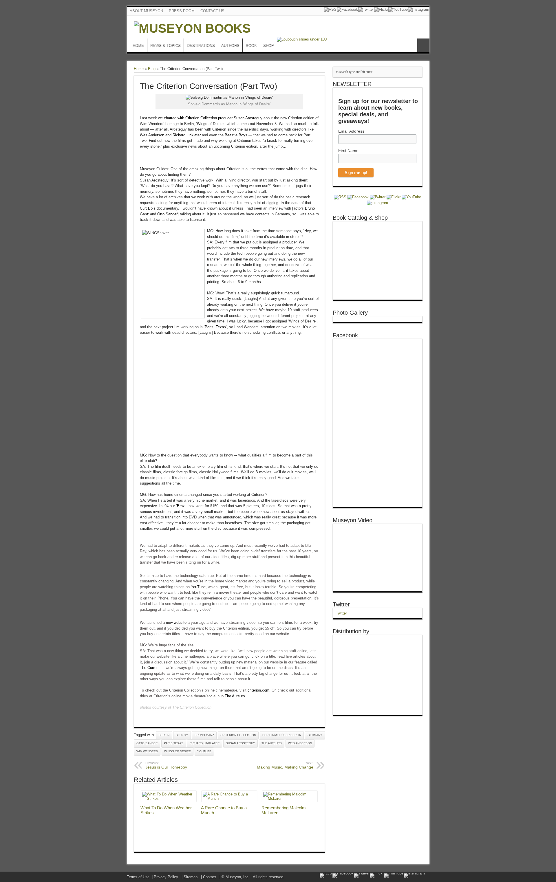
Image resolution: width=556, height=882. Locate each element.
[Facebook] (347, 9)
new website (176, 622)
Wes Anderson (152, 135)
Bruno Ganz (204, 735)
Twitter (341, 604)
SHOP (268, 45)
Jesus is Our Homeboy (166, 765)
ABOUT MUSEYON (146, 11)
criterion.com (258, 690)
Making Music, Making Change (285, 765)
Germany (315, 735)
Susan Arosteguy (240, 743)
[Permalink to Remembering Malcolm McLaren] (289, 798)
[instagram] (418, 9)
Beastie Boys (236, 135)
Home (139, 69)
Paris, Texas (215, 327)
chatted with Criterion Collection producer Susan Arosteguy (213, 118)
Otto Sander (167, 214)
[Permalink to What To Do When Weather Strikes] (168, 798)
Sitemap (190, 877)
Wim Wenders (147, 751)
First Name (348, 150)
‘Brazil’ (181, 506)
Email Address (351, 131)
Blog (152, 69)
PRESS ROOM (182, 11)
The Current (150, 667)
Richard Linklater (187, 135)
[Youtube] (398, 9)
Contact (209, 877)
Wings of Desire (177, 751)
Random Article (423, 45)
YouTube (198, 587)
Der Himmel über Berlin (281, 735)
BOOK (251, 45)
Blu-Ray (182, 735)
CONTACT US (212, 11)
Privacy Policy (166, 877)
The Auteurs (235, 696)
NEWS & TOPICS (165, 45)
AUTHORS (230, 45)
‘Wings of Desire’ (210, 124)
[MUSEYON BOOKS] (192, 28)
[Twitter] (366, 9)
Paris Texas (173, 743)
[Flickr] (381, 9)
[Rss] (330, 9)
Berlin (164, 735)
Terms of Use (138, 877)
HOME (138, 45)
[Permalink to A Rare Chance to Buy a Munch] (229, 798)
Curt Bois (148, 208)
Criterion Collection (238, 735)
